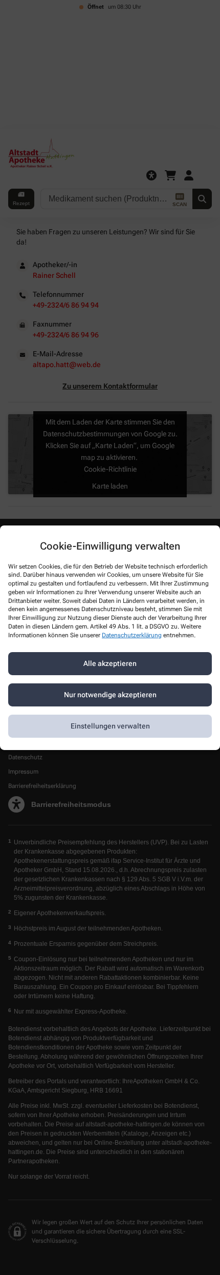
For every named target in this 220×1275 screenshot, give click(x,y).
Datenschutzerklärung (132, 635)
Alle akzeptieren (110, 663)
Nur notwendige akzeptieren (110, 695)
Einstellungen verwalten (110, 726)
